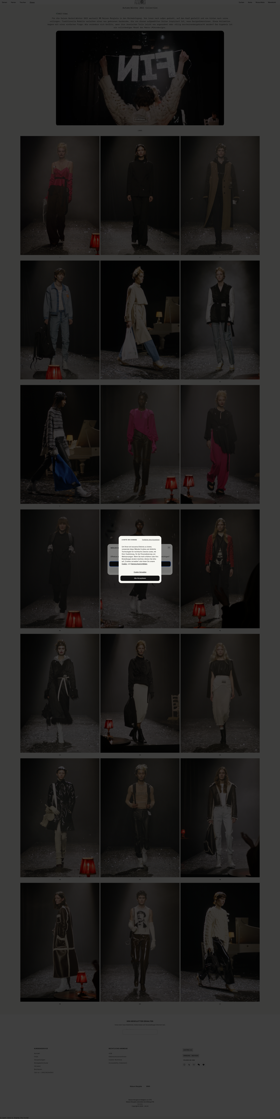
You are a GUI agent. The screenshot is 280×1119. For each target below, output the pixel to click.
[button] (151, 540)
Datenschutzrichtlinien (139, 564)
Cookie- (124, 564)
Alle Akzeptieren (140, 578)
